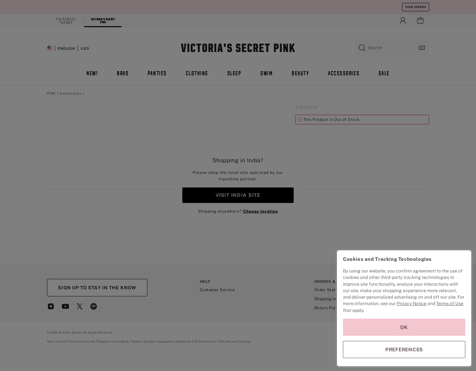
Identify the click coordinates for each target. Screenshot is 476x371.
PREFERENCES (404, 349)
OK (404, 327)
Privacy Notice (411, 303)
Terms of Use (449, 303)
